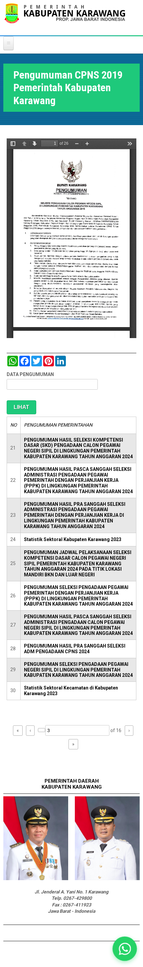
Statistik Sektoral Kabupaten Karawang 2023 (72, 539)
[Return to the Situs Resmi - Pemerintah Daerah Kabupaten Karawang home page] (64, 17)
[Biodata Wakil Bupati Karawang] (107, 878)
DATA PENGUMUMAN (30, 374)
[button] (124, 948)
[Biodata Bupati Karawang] (35, 878)
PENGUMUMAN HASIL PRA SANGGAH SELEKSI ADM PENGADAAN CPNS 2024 (74, 648)
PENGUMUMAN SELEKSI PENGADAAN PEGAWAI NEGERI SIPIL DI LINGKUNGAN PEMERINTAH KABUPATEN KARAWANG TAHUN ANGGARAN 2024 (78, 670)
